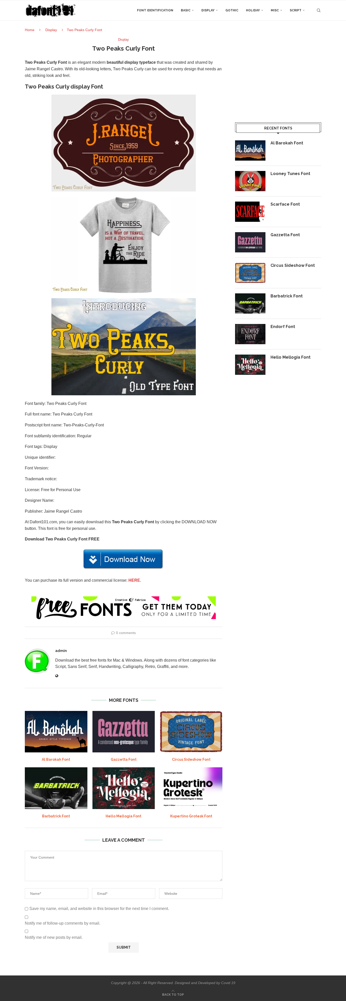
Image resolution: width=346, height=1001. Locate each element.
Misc (275, 10)
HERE (134, 580)
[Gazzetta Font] (123, 731)
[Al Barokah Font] (56, 731)
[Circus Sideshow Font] (191, 731)
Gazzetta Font (124, 759)
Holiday (253, 10)
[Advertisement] (278, 73)
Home (29, 30)
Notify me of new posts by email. (54, 937)
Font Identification (155, 10)
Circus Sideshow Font (191, 759)
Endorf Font (283, 326)
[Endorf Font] (250, 334)
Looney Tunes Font (290, 173)
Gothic (231, 10)
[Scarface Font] (250, 212)
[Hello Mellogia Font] (123, 788)
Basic (185, 10)
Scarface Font (285, 204)
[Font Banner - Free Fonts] (123, 598)
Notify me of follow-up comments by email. (62, 923)
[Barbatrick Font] (56, 788)
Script (295, 10)
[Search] (318, 10)
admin (61, 651)
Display (208, 10)
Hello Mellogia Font (123, 816)
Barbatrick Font (56, 816)
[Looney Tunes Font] (250, 181)
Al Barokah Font (56, 759)
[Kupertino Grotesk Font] (191, 788)
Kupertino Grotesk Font (191, 816)
